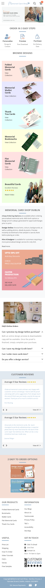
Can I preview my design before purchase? (21, 332)
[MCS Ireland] (19, 3)
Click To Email (32, 544)
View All (35, 410)
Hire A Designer (8, 239)
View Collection (8, 74)
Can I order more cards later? (15, 354)
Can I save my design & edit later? (17, 348)
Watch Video (9, 195)
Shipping (5, 548)
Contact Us (31, 550)
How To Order (7, 552)
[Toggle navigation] (3, 3)
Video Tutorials (7, 555)
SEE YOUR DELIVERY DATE (11, 283)
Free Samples (7, 566)
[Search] (35, 3)
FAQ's (4, 559)
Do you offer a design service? (15, 359)
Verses (4, 563)
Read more (6, 246)
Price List (5, 544)
